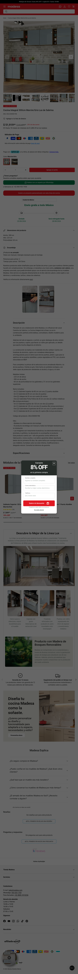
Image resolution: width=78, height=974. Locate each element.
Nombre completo (30, 478)
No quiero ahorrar (39, 510)
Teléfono (27, 493)
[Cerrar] (54, 463)
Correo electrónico (30, 485)
